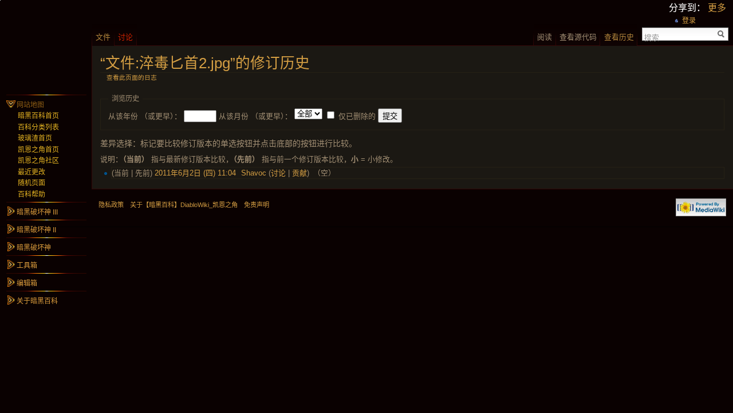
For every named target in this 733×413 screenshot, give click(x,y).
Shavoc (253, 173)
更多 (717, 8)
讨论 (278, 173)
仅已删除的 (357, 116)
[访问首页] (46, 46)
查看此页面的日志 (132, 77)
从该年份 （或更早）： (145, 116)
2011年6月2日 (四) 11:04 (195, 173)
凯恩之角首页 (38, 150)
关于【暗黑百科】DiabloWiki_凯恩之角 (184, 204)
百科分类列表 (38, 127)
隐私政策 (111, 204)
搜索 (651, 36)
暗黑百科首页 (38, 116)
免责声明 (256, 204)
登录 (689, 21)
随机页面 (31, 183)
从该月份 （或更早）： (255, 116)
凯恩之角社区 (38, 161)
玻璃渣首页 (35, 138)
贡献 (299, 173)
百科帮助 (31, 194)
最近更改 (31, 172)
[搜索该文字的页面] (721, 34)
